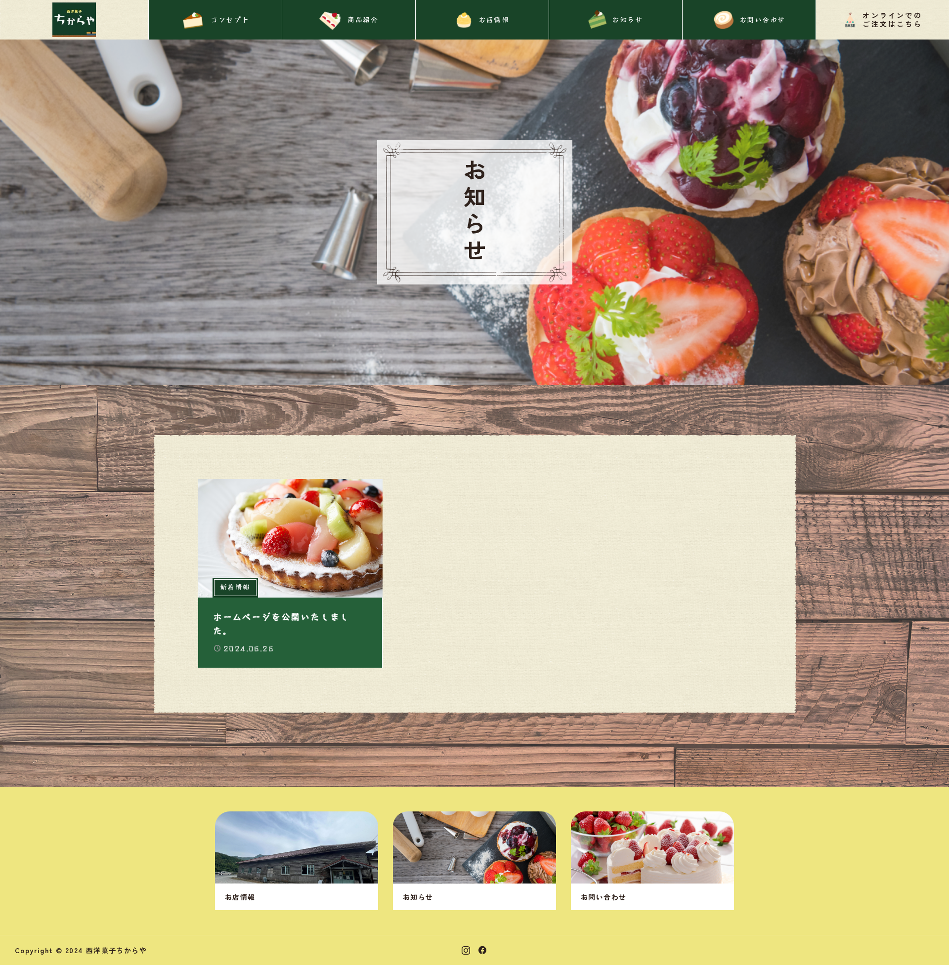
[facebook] (482, 950)
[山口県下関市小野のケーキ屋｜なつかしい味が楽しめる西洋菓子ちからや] (74, 19)
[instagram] (466, 950)
